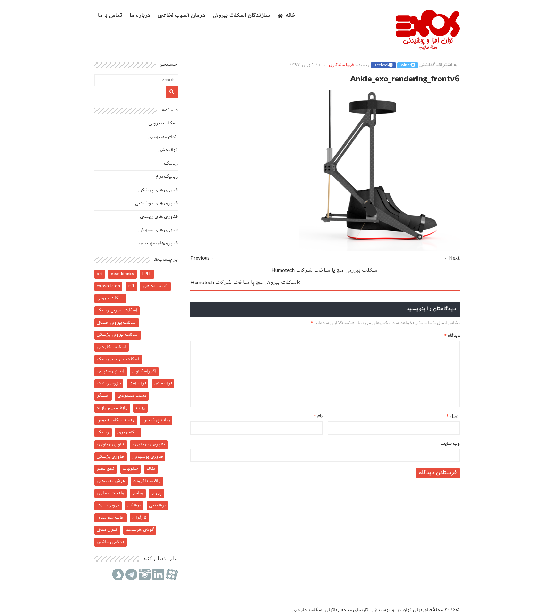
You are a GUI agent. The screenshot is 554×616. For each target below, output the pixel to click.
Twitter (405, 65)
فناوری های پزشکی (158, 190)
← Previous (203, 258)
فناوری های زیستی (159, 217)
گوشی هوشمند (140, 530)
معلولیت (130, 469)
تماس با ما (110, 16)
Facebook (381, 65)
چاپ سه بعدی (110, 517)
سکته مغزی (127, 432)
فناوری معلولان (110, 444)
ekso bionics (122, 274)
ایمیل (453, 416)
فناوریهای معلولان (149, 444)
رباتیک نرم (167, 177)
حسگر (103, 396)
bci (99, 274)
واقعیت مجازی (110, 493)
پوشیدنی (157, 505)
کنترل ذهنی (107, 530)
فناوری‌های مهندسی (158, 243)
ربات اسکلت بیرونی (115, 420)
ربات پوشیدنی (156, 420)
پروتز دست (108, 505)
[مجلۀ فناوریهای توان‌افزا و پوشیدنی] (428, 48)
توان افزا (137, 383)
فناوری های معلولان (158, 230)
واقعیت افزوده (147, 481)
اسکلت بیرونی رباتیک (117, 310)
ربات (140, 408)
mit (131, 286)
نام (318, 416)
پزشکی (134, 505)
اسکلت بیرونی (163, 124)
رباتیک (171, 164)
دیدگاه (452, 336)
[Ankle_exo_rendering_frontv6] (379, 249)
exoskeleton (108, 286)
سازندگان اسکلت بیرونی (241, 16)
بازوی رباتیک (109, 383)
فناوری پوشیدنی (147, 457)
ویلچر (137, 493)
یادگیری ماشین (110, 542)
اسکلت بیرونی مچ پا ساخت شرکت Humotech (325, 270)
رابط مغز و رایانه (112, 408)
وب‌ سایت (450, 444)
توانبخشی (168, 150)
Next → (451, 258)
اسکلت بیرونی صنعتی (117, 322)
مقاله (151, 469)
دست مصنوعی (131, 396)
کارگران (139, 517)
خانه (291, 16)
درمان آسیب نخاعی (181, 16)
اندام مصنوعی (163, 137)
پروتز (156, 493)
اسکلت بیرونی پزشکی (117, 335)
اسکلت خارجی (111, 347)
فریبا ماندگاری (341, 65)
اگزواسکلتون (144, 371)
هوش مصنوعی (111, 481)
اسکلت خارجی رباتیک (118, 359)
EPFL (146, 274)
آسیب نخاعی (155, 286)
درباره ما (140, 16)
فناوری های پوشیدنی (156, 203)
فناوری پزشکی (110, 457)
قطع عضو (105, 469)
